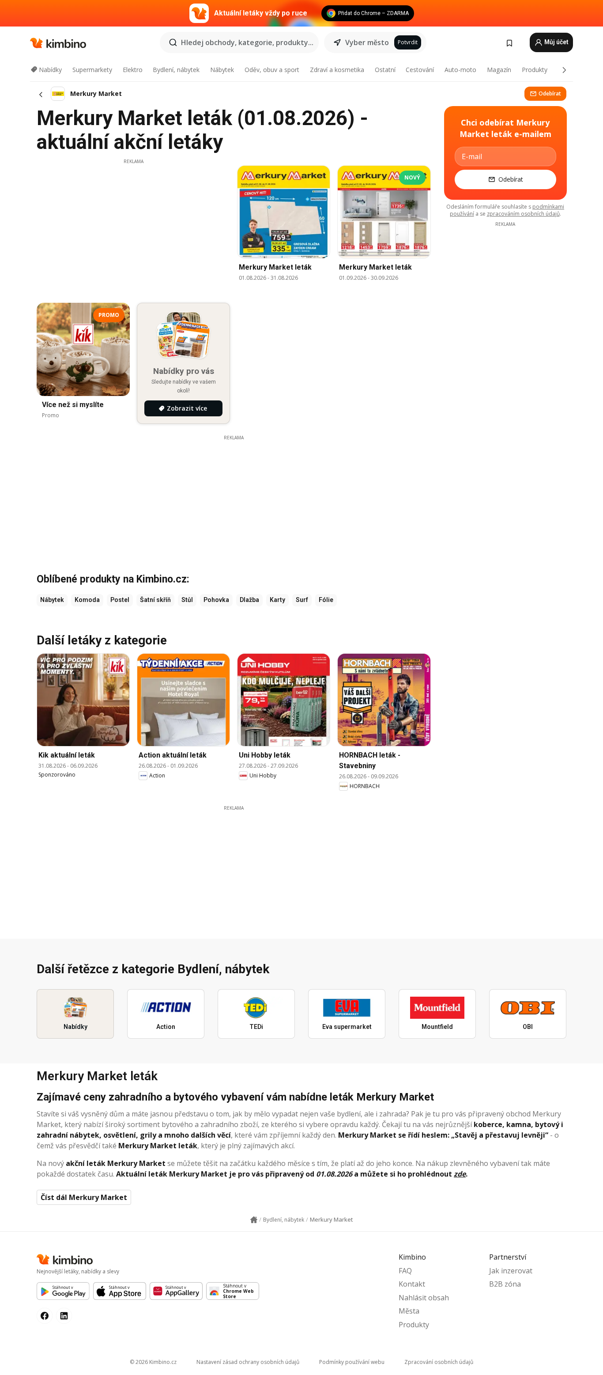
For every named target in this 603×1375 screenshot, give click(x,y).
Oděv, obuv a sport (272, 69)
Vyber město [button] (367, 42)
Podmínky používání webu (351, 1362)
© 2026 (153, 1362)
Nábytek (222, 69)
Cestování (420, 69)
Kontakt (412, 1284)
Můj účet (556, 42)
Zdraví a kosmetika (337, 69)
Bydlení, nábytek (176, 69)
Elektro (133, 69)
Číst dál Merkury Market (84, 1197)
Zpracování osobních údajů (438, 1362)
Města (409, 1311)
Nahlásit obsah (424, 1298)
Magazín (499, 69)
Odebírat (550, 93)
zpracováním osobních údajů (523, 213)
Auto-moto (460, 69)
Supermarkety (92, 69)
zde (460, 1174)
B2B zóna (505, 1284)
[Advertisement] (133, 227)
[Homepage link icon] (253, 1219)
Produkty (534, 69)
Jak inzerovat (510, 1271)
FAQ (405, 1271)
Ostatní (385, 69)
